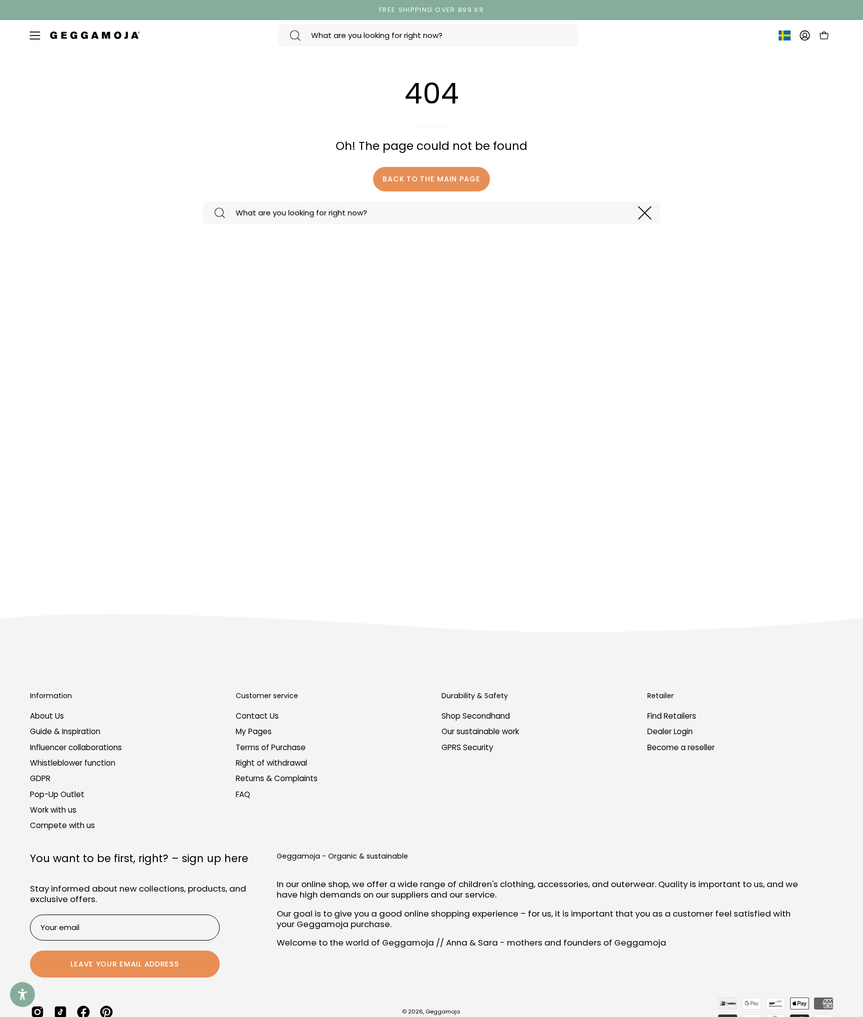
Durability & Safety (474, 696)
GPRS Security (467, 747)
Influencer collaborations (76, 747)
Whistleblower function (72, 763)
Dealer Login (670, 732)
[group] (431, 10)
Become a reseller (681, 747)
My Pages (254, 732)
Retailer (660, 696)
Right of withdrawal (271, 763)
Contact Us (257, 716)
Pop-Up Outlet (57, 794)
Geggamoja (443, 1012)
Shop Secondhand (475, 716)
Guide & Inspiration (65, 732)
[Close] (645, 213)
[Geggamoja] (95, 35)
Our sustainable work (480, 732)
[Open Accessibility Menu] (22, 994)
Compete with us (62, 826)
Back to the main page (431, 179)
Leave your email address (124, 964)
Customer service (267, 696)
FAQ (243, 794)
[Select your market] (785, 37)
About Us (47, 716)
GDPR (40, 779)
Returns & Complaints (277, 779)
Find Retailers (671, 716)
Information (51, 696)
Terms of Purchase (271, 747)
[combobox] (428, 35)
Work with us (53, 810)
